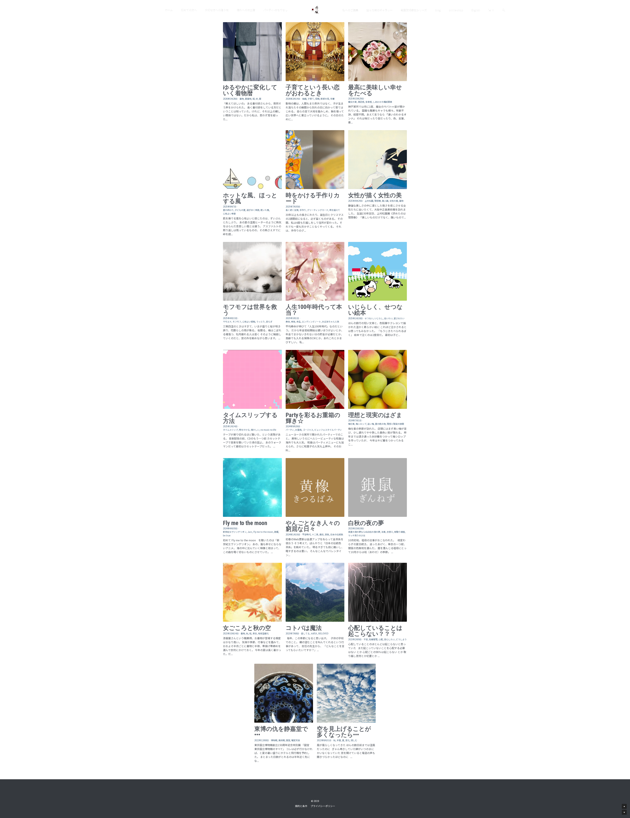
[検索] (503, 10)
